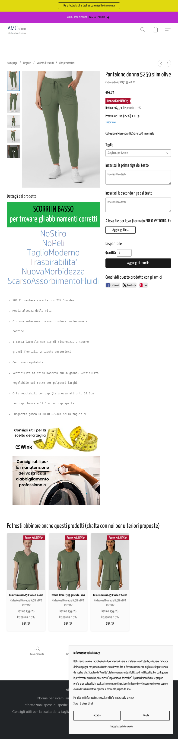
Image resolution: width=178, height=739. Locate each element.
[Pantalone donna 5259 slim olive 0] (13, 81)
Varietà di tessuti (45, 63)
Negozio (27, 63)
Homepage (12, 63)
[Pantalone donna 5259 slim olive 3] (13, 136)
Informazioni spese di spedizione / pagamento (59, 705)
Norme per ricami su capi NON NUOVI (67, 698)
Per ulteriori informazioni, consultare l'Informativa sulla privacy (103, 697)
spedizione (110, 122)
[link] (100, 17)
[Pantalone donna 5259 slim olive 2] (13, 121)
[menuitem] (161, 63)
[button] (89, 5)
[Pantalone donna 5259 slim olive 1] (13, 103)
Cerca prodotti (37, 654)
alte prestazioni (66, 63)
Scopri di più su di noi (83, 703)
